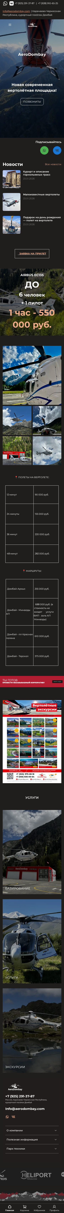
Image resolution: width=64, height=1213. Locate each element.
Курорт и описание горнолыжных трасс (36, 173)
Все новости (53, 164)
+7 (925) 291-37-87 (19, 1096)
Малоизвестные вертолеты (41, 194)
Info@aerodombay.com (16, 11)
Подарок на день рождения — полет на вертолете (42, 219)
